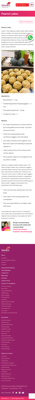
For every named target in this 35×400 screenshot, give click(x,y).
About (3, 255)
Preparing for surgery (7, 363)
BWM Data (4, 275)
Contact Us (4, 273)
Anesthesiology (5, 320)
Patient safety (5, 367)
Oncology (4, 310)
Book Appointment (18, 398)
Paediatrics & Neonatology (9, 313)
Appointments (5, 358)
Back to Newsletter (26, 22)
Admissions (4, 361)
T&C (20, 388)
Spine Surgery (5, 295)
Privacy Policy (14, 388)
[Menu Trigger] (32, 5)
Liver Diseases (5, 308)
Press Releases (5, 270)
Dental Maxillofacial (7, 324)
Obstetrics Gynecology (8, 340)
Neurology (4, 288)
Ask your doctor (5, 380)
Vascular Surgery (6, 306)
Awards (3, 262)
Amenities (4, 372)
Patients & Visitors (7, 353)
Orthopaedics (5, 297)
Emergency (22, 5)
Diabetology (5, 293)
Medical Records (6, 374)
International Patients (8, 268)
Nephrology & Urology (7, 302)
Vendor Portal (5, 281)
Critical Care (5, 322)
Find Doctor (5, 398)
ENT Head (4, 333)
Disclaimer (5, 388)
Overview (4, 258)
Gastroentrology (6, 304)
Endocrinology (5, 331)
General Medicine (6, 291)
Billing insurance (6, 369)
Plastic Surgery (5, 342)
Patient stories (5, 376)
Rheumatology (5, 349)
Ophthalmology (5, 329)
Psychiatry (4, 344)
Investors (4, 278)
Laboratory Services (7, 338)
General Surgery (6, 335)
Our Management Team (8, 260)
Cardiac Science (6, 286)
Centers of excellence (8, 283)
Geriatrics (4, 299)
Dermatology (5, 327)
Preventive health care (8, 378)
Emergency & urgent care (8, 365)
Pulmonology (5, 347)
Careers (3, 265)
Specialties (4, 317)
